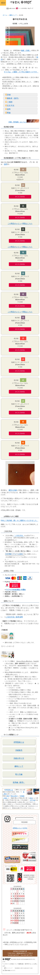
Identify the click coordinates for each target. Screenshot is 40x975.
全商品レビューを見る (20, 828)
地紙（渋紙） (26, 50)
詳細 (9, 95)
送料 (9, 109)
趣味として (18, 766)
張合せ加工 (14, 796)
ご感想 (9, 102)
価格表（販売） (13, 98)
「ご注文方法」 (18, 535)
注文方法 (10, 105)
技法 (31, 798)
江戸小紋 (32, 800)
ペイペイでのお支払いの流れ (16, 589)
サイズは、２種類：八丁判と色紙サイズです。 (21, 72)
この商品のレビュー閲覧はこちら (20, 223)
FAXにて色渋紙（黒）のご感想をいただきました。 (19, 520)
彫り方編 (18, 774)
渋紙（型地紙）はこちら (17, 122)
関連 (9, 113)
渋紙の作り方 (19, 758)
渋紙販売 (18, 750)
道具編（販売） (19, 782)
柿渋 (8, 796)
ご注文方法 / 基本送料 (14, 617)
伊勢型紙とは (19, 742)
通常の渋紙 (13, 490)
